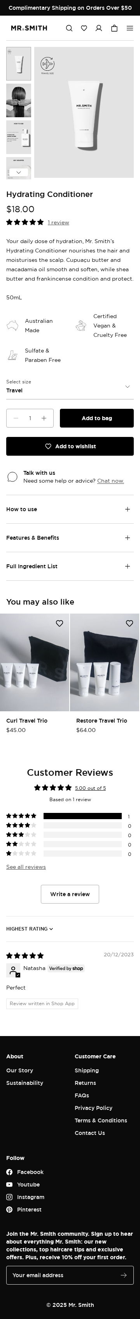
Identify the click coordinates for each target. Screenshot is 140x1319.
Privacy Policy (93, 1108)
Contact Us (90, 1133)
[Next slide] (18, 172)
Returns (85, 1083)
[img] (25, 955)
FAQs (82, 1095)
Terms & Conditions (101, 1120)
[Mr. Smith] (29, 28)
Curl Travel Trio (26, 720)
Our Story (19, 1070)
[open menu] (130, 28)
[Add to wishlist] (59, 623)
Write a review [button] (70, 894)
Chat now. (110, 480)
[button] (84, 28)
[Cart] (114, 28)
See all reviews (26, 867)
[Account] (99, 28)
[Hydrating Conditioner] (19, 63)
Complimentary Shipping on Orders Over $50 (70, 8)
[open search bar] (69, 28)
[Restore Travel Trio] (104, 662)
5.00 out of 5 (90, 788)
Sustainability (24, 1083)
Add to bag (97, 418)
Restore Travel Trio (101, 720)
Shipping (87, 1070)
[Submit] (123, 1275)
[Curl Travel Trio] (34, 662)
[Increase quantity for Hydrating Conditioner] (44, 418)
